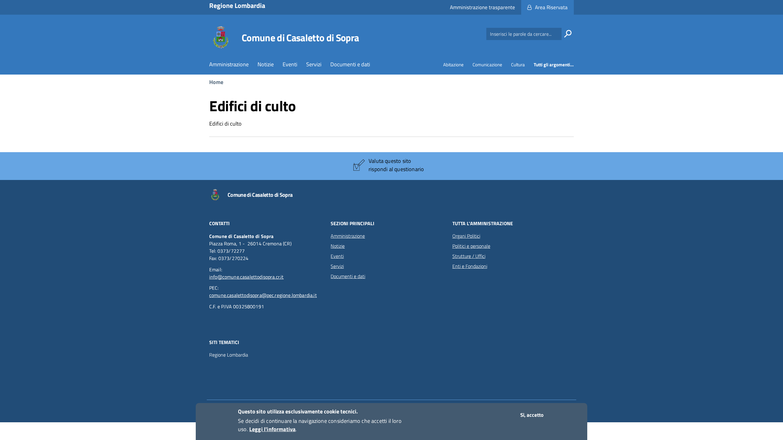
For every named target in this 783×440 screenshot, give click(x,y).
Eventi (290, 64)
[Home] (220, 37)
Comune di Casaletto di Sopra (300, 37)
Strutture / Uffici (468, 256)
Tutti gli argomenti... (554, 64)
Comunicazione (487, 64)
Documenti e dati (350, 64)
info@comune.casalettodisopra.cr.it (246, 276)
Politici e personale (471, 246)
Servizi (313, 64)
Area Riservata (551, 7)
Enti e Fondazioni (469, 266)
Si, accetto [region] (532, 415)
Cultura (518, 64)
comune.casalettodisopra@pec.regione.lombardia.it (263, 295)
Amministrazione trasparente (482, 7)
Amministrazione (229, 64)
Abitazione (453, 64)
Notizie (266, 64)
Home (216, 82)
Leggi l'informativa (272, 429)
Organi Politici (466, 236)
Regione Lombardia (228, 354)
